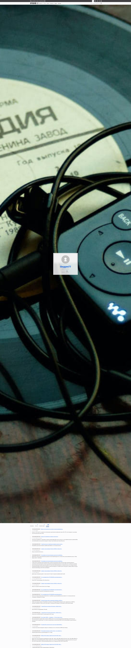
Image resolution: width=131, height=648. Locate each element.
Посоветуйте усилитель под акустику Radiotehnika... (51, 624)
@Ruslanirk (38, 637)
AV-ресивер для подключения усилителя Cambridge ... (52, 555)
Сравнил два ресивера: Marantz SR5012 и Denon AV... (51, 548)
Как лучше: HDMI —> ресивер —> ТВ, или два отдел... (52, 617)
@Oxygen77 (38, 550)
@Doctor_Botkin (39, 538)
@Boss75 (37, 572)
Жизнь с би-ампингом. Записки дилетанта (49, 536)
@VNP (37, 626)
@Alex (37, 530)
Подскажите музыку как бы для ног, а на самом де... (51, 630)
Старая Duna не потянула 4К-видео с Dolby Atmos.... (51, 606)
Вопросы (52, 3)
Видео (56, 3)
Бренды (59, 3)
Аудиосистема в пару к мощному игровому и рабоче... (52, 600)
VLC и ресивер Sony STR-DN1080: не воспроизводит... (51, 577)
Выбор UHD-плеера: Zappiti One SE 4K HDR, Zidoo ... (51, 635)
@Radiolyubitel (39, 578)
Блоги (48, 3)
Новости (40, 3)
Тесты (44, 3)
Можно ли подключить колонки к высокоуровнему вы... (52, 529)
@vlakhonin (38, 607)
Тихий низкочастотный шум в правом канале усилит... (52, 544)
